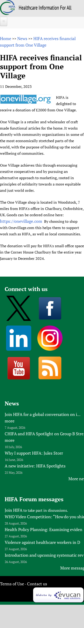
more (9, 421)
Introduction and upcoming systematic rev (44, 555)
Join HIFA (13, 510)
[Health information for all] (45, 8)
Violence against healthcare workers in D (42, 542)
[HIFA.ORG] (7, 13)
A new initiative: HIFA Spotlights (35, 466)
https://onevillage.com (21, 221)
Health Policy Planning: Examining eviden (43, 529)
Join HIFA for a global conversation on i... (42, 414)
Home (5, 38)
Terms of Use (12, 584)
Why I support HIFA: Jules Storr (34, 453)
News (22, 38)
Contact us (37, 584)
